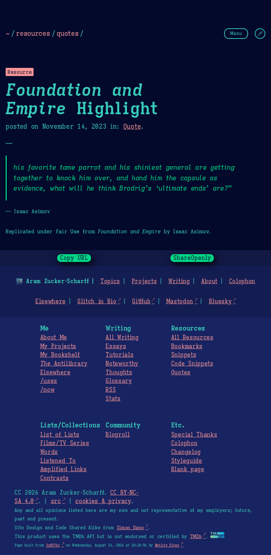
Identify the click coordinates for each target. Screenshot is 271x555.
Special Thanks (194, 434)
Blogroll (118, 434)
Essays (116, 346)
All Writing (122, 337)
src (56, 501)
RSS (111, 389)
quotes (67, 33)
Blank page (187, 469)
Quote (132, 126)
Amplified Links (63, 469)
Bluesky (220, 301)
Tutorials (119, 354)
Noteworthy (122, 363)
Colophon (242, 281)
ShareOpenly (192, 258)
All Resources (192, 337)
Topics (110, 281)
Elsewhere (50, 301)
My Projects (58, 346)
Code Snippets (192, 363)
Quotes (181, 372)
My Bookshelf (60, 354)
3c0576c (53, 545)
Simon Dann (130, 528)
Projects (144, 281)
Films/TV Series (64, 443)
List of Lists (59, 434)
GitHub (141, 301)
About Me (53, 337)
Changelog (186, 452)
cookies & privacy (103, 501)
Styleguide (186, 461)
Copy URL (74, 258)
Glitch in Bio (96, 301)
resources (33, 33)
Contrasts (54, 478)
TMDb (196, 536)
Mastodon (179, 301)
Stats (113, 398)
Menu (236, 33)
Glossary (119, 381)
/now (47, 389)
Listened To (58, 461)
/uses (48, 381)
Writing (179, 281)
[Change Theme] (260, 33)
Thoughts (119, 372)
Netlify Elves (167, 545)
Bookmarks (187, 346)
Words (49, 452)
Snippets (183, 354)
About (209, 281)
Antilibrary (64, 363)
